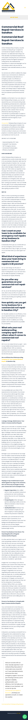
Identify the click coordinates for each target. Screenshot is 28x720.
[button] (24, 716)
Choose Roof (5, 123)
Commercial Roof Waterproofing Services (12, 704)
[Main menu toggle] (25, 7)
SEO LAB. (19, 713)
